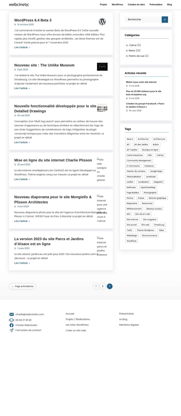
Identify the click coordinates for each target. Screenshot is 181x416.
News (132, 50)
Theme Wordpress (145, 230)
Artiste (156, 144)
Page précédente (22, 286)
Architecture (159, 139)
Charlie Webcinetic (26, 325)
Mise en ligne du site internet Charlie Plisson (53, 160)
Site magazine (149, 219)
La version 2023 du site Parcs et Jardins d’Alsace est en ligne (49, 241)
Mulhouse (131, 187)
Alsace (130, 139)
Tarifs (129, 230)
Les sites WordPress (77, 324)
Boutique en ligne (150, 149)
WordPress (131, 241)
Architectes (143, 139)
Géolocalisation (134, 176)
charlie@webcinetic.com (30, 314)
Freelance (149, 166)
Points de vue (136, 56)
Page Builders (133, 192)
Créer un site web (76, 330)
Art (128, 144)
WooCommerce (149, 235)
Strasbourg (159, 224)
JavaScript (151, 176)
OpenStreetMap (148, 187)
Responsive (132, 203)
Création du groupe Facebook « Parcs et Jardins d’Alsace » (145, 105)
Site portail (132, 224)
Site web (145, 224)
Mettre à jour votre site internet (141, 82)
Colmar (160, 155)
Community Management (139, 160)
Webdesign (132, 235)
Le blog (123, 319)
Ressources (147, 203)
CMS (150, 155)
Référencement (134, 208)
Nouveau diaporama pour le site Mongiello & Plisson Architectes (53, 199)
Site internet (132, 219)
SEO (128, 214)
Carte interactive (135, 155)
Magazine (158, 182)
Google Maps (156, 171)
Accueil (70, 313)
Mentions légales (129, 324)
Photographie (150, 192)
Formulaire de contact (28, 330)
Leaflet (130, 182)
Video (161, 230)
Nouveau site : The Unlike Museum (44, 65)
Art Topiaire (132, 149)
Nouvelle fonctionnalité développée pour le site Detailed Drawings (55, 108)
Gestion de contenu (136, 171)
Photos (130, 198)
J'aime (132, 45)
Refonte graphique (157, 198)
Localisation (143, 182)
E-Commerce (133, 166)
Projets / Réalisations (78, 319)
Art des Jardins (141, 144)
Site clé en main (142, 214)
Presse (141, 198)
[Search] (165, 19)
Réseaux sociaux (154, 208)
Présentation (126, 313)
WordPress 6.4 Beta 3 (32, 20)
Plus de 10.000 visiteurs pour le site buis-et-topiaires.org (143, 93)
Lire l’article (21, 47)
